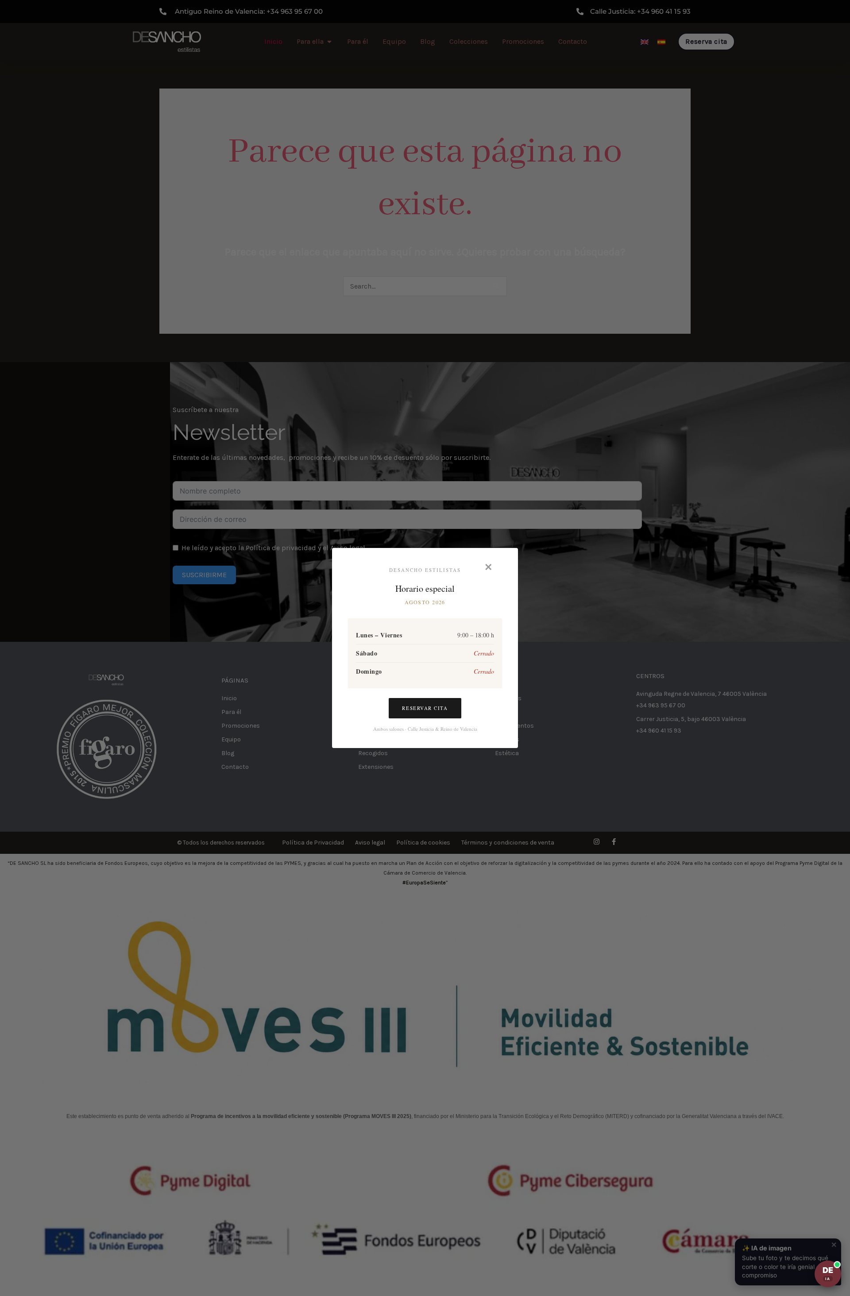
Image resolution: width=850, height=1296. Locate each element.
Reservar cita (425, 708)
